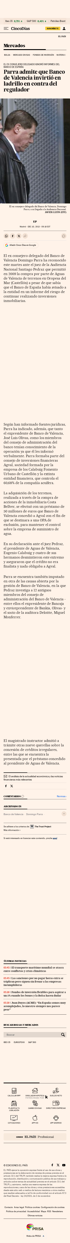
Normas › (61, 796)
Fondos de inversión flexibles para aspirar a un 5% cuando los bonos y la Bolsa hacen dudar (35, 994)
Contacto (8, 1207)
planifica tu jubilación (14, 1109)
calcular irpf (14, 1096)
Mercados (14, 45)
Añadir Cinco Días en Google (23, 245)
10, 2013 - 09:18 (39, 227)
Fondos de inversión (43, 55)
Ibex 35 (9, 21)
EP (35, 221)
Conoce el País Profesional (35, 1136)
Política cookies (32, 1207)
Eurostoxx (19, 1042)
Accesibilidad (33, 1211)
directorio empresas (56, 1108)
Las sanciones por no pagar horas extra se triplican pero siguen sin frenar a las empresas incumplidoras (33, 982)
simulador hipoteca (34, 1096)
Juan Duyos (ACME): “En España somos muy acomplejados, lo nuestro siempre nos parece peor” (35, 1006)
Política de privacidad (16, 1211)
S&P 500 (31, 21)
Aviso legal (19, 1207)
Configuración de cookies (52, 1207)
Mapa (43, 1211)
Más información (11, 830)
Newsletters (57, 1211)
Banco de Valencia (13, 814)
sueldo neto (56, 1096)
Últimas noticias (15, 961)
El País (61, 36)
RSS (49, 1211)
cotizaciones (14, 1123)
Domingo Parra (34, 814)
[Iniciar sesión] (64, 28)
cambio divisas (35, 1108)
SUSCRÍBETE (53, 28)
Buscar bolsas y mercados (21, 1025)
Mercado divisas (21, 55)
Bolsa (7, 55)
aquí (55, 838)
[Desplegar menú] (6, 28)
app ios (35, 1123)
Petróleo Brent (58, 21)
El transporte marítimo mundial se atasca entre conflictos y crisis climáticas (34, 969)
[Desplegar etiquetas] (64, 813)
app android (56, 1123)
